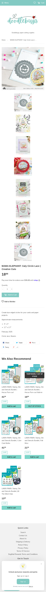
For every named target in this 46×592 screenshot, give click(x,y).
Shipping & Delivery (23, 542)
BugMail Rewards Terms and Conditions (23, 554)
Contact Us (23, 535)
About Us (23, 538)
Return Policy (23, 545)
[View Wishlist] (34, 2)
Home (3, 40)
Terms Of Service (23, 551)
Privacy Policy (23, 548)
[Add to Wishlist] (19, 366)
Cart (42, 3)
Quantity (5, 285)
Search (23, 532)
